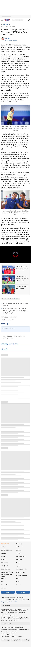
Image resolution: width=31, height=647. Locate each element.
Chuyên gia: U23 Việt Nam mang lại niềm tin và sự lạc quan (22, 269)
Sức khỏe (3, 559)
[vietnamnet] (7, 21)
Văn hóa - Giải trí (21, 556)
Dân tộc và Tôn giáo (6, 550)
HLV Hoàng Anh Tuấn (8, 319)
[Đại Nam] (2, 38)
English (3, 578)
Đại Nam (7, 38)
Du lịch (18, 562)
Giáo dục (3, 553)
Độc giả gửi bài (16, 640)
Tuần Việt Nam (5, 569)
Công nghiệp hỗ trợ (21, 569)
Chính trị (18, 543)
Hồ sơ (17, 578)
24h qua (3, 588)
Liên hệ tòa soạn (6, 605)
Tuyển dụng (26, 640)
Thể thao (5, 24)
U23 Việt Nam (13, 317)
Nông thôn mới (20, 572)
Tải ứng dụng (5, 640)
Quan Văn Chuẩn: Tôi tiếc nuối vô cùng (14, 308)
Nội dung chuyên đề (21, 575)
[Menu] (2, 20)
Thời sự (3, 547)
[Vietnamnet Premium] (5, 544)
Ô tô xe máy (4, 562)
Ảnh (2, 581)
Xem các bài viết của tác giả (11, 40)
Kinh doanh (19, 547)
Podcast (18, 585)
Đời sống (3, 556)
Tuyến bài (7, 592)
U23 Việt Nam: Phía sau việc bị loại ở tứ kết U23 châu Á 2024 (22, 279)
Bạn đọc (18, 566)
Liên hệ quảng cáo (6, 623)
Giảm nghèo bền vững (7, 572)
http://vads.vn (10, 634)
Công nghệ (19, 559)
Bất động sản (5, 566)
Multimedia (4, 585)
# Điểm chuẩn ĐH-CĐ (17, 20)
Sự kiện (23, 592)
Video (18, 581)
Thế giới (18, 553)
